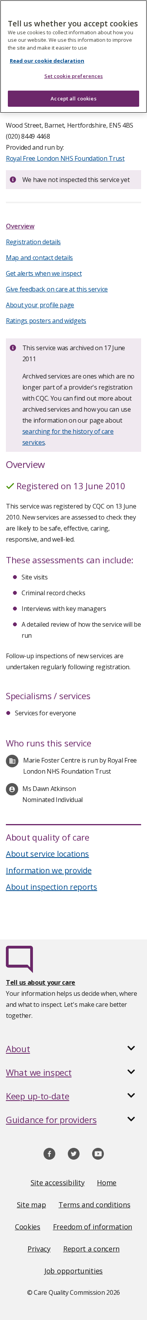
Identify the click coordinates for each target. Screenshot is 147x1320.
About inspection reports (51, 887)
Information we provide (48, 870)
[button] (73, 1048)
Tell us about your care (40, 982)
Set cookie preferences (73, 76)
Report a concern (91, 1248)
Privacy (39, 1248)
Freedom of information (92, 1226)
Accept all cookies (73, 98)
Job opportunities (73, 1270)
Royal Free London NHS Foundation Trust (65, 158)
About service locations (47, 853)
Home (106, 1182)
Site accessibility (58, 1182)
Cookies (27, 1226)
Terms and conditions (94, 1204)
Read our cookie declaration (47, 60)
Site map (31, 1204)
